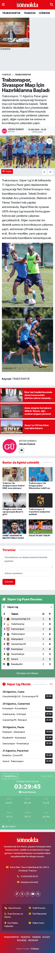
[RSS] (38, 894)
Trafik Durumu (38, 908)
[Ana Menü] (3, 4)
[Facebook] (17, 894)
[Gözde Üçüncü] (9, 446)
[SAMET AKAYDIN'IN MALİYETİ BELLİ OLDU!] (14, 526)
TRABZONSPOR (11, 13)
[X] (22, 894)
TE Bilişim (35, 949)
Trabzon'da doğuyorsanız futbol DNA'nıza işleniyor (13, 485)
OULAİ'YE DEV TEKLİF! (39, 536)
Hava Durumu (14, 908)
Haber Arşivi (38, 923)
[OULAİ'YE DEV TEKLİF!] (41, 526)
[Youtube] (32, 894)
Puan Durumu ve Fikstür (13, 915)
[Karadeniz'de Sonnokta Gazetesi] (27, 4)
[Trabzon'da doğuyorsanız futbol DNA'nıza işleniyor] (14, 474)
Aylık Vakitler (10, 827)
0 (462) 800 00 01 (29, 876)
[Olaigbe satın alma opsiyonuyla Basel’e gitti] (14, 500)
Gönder (9, 582)
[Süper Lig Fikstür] (51, 684)
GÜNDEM (44, 13)
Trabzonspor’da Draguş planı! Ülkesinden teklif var (39, 485)
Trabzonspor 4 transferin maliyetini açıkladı (39, 511)
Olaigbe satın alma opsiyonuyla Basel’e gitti (12, 511)
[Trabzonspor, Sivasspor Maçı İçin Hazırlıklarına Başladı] (27, 152)
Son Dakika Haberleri (11, 924)
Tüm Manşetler (39, 914)
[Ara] (51, 4)
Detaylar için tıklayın (27, 673)
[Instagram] (27, 894)
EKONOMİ (33, 940)
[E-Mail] (21, 450)
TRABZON (29, 13)
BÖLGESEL (22, 940)
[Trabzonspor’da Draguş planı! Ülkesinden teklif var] (41, 474)
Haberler (6, 75)
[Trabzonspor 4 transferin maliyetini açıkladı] (41, 500)
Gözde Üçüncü (27, 444)
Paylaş (9, 171)
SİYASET (46, 937)
